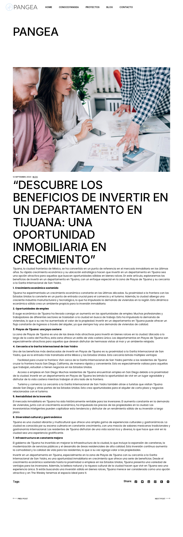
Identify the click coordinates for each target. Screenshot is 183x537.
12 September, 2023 (22, 177)
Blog (35, 177)
